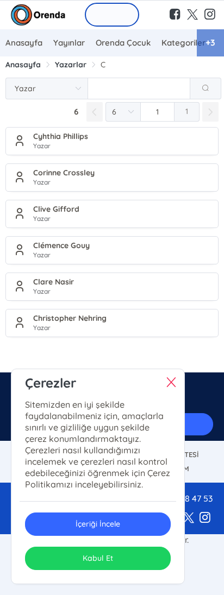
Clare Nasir (53, 282)
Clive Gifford (56, 209)
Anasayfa (23, 42)
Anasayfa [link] (23, 64)
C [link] (103, 64)
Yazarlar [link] (70, 64)
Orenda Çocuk (123, 42)
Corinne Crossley (64, 173)
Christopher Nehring (70, 318)
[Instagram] (205, 518)
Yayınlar (69, 42)
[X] (189, 518)
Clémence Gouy (61, 245)
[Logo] (38, 15)
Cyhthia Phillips (60, 136)
